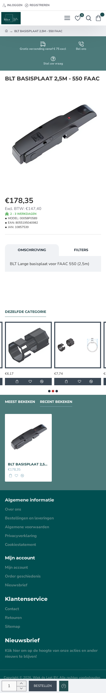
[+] (21, 683)
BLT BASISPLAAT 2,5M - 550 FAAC (28, 464)
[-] (21, 688)
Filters (81, 250)
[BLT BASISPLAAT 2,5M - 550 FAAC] (28, 437)
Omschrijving (32, 250)
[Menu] (67, 18)
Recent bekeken (56, 402)
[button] (43, 686)
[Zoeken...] (87, 18)
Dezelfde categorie (25, 312)
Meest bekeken (20, 402)
